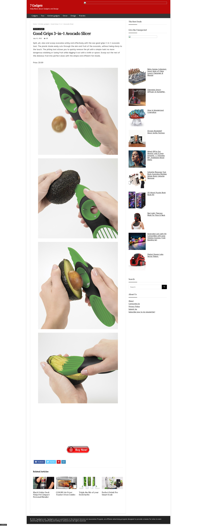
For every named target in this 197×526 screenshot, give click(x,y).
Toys (42, 16)
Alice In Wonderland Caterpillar (155, 111)
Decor (65, 16)
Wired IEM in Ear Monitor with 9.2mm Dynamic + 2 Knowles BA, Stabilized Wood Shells (156, 155)
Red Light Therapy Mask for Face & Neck (156, 214)
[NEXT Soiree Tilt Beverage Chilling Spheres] (194, 520)
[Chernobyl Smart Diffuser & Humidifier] (137, 97)
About (131, 301)
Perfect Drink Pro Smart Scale (110, 493)
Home (35, 24)
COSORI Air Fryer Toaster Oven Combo (65, 493)
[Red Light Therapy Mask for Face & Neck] (137, 220)
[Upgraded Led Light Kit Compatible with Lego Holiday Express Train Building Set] (137, 241)
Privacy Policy (134, 306)
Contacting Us (134, 304)
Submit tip (133, 309)
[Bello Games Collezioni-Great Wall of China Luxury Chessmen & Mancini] (137, 76)
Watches (82, 16)
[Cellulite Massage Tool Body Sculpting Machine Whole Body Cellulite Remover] (137, 179)
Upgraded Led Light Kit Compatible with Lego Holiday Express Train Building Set (156, 237)
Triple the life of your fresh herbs (88, 493)
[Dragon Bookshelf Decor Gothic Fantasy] (137, 138)
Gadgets (35, 16)
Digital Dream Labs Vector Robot (155, 255)
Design (73, 16)
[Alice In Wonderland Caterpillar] (137, 117)
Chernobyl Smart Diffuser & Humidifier (156, 91)
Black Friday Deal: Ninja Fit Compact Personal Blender (41, 494)
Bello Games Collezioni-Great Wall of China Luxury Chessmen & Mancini (157, 72)
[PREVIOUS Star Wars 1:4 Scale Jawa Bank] (2, 520)
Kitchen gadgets (53, 16)
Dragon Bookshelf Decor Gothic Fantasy (156, 132)
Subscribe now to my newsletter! (142, 312)
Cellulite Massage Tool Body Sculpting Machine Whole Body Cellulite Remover (157, 175)
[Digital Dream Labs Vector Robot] (137, 261)
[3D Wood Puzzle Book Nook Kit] (137, 200)
